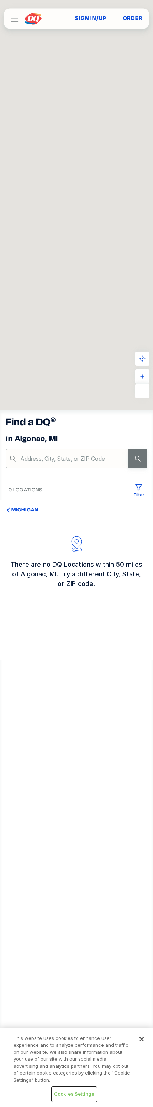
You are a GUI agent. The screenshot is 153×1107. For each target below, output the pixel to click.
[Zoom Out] (142, 391)
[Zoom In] (142, 376)
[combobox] (76, 458)
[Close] (141, 1039)
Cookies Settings (74, 1094)
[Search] (137, 458)
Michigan (24, 509)
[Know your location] (142, 359)
